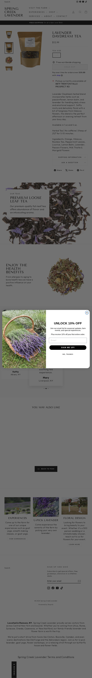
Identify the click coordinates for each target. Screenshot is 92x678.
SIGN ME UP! (68, 347)
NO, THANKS (68, 354)
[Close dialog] (87, 312)
